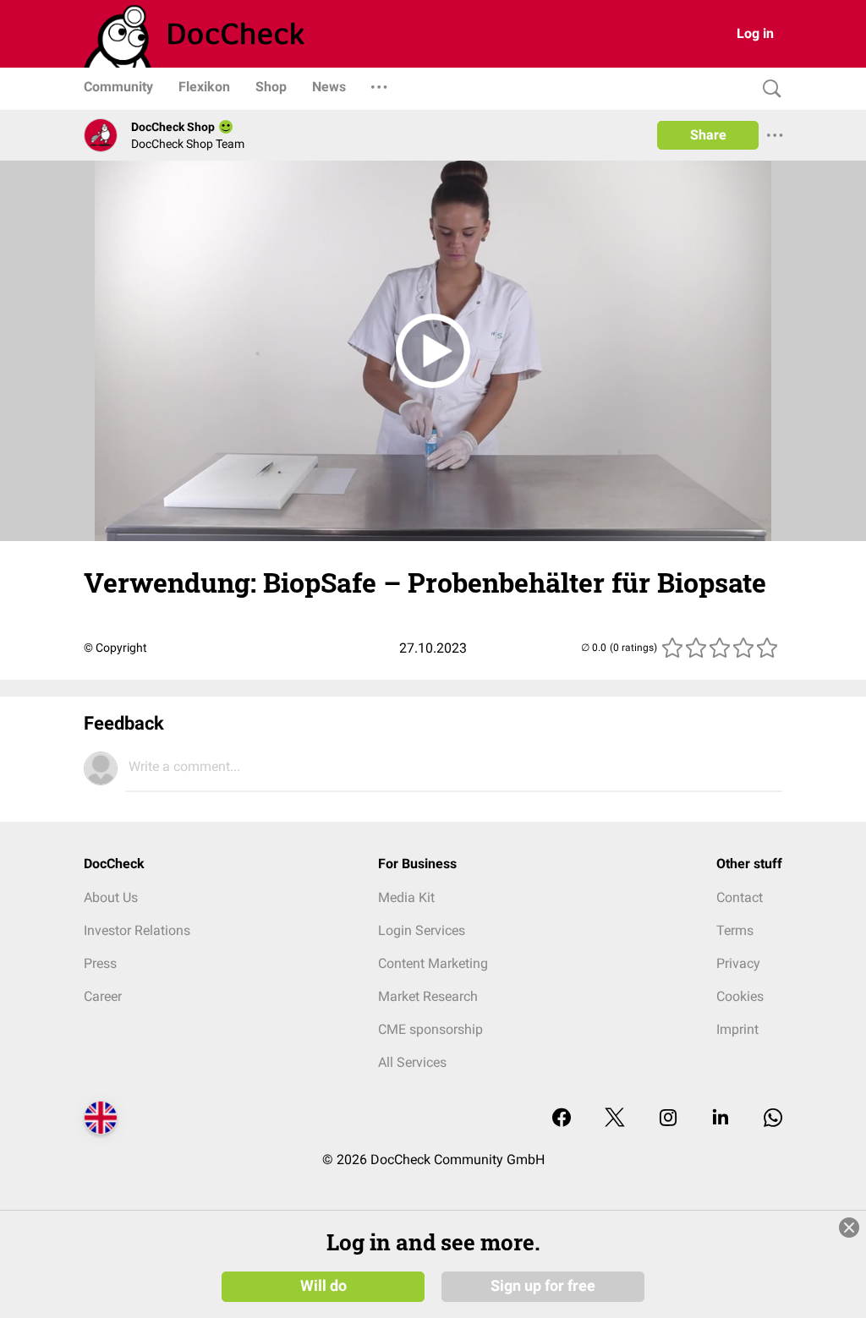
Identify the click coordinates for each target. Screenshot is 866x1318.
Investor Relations (137, 930)
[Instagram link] (668, 1119)
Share (708, 135)
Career (103, 996)
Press (100, 963)
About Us (111, 897)
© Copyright (115, 647)
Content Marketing (433, 963)
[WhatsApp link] (773, 1119)
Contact (739, 897)
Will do (323, 1285)
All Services (412, 1062)
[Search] (768, 89)
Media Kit (406, 897)
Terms (735, 930)
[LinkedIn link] (720, 1119)
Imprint (737, 1029)
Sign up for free (543, 1285)
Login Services (421, 930)
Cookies (740, 996)
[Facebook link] (561, 1119)
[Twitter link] (615, 1119)
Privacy (738, 963)
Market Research (428, 996)
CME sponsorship (430, 1029)
